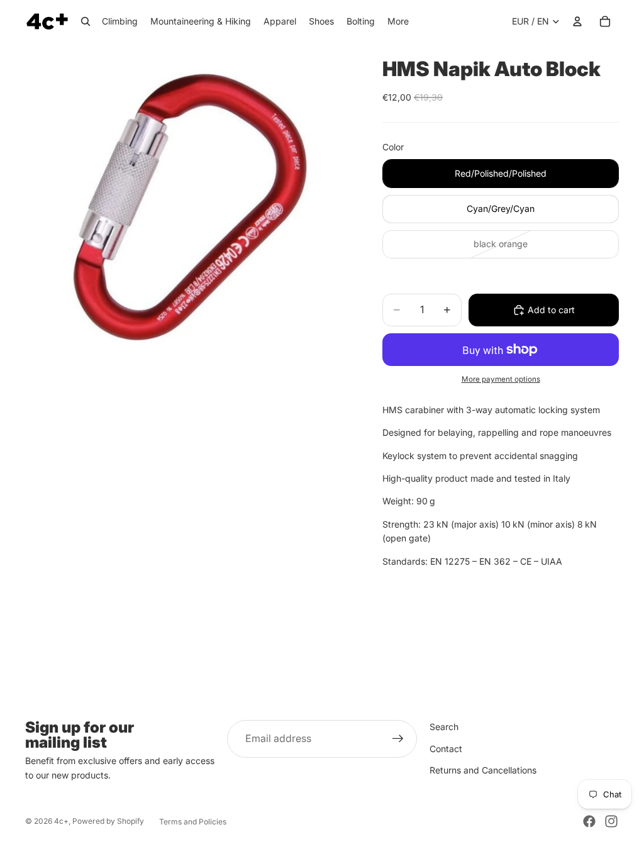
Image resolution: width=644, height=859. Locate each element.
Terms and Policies (192, 821)
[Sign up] (398, 739)
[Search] (85, 21)
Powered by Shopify (108, 821)
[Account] (577, 21)
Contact (446, 748)
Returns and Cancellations (483, 770)
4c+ (61, 821)
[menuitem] (398, 21)
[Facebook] (589, 821)
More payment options (501, 379)
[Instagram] (611, 821)
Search (444, 726)
